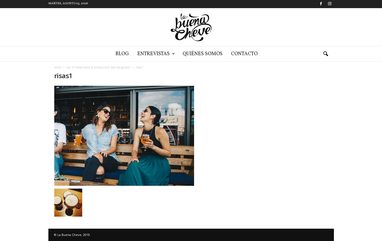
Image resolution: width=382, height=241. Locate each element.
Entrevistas (153, 53)
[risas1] (143, 136)
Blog (122, 53)
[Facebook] (321, 4)
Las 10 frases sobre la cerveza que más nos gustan (98, 67)
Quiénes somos (203, 53)
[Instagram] (329, 4)
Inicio (57, 67)
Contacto (244, 53)
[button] (325, 54)
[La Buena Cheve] (191, 27)
